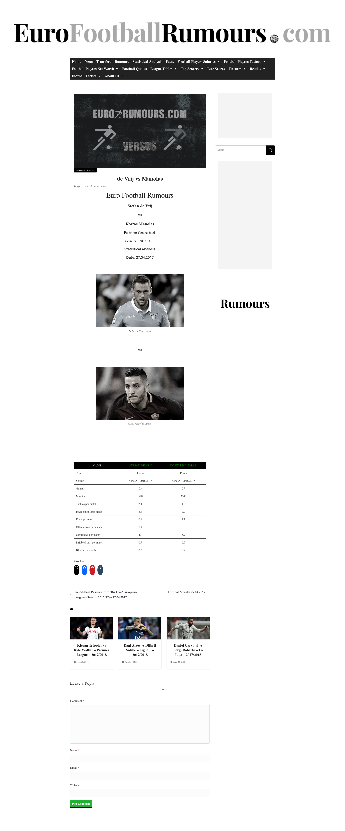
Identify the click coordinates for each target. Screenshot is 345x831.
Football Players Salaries (197, 61)
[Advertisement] (245, 115)
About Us (112, 75)
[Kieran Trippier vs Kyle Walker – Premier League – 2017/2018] (91, 619)
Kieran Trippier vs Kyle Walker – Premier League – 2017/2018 (91, 650)
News (89, 61)
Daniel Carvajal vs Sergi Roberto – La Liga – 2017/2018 (188, 650)
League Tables (161, 68)
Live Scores (216, 68)
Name (74, 750)
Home (76, 61)
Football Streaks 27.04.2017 (186, 592)
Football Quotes (134, 68)
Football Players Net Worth (93, 68)
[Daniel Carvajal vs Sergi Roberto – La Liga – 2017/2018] (188, 619)
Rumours (122, 61)
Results (255, 68)
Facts (170, 61)
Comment (77, 701)
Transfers (103, 61)
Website (75, 785)
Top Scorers (190, 68)
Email (74, 767)
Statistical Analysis (147, 61)
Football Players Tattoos (242, 61)
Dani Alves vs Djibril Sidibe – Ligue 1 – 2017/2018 (140, 650)
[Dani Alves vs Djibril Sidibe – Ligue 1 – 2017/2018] (139, 619)
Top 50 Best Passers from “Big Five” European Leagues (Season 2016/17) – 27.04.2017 (105, 594)
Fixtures (235, 68)
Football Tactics (84, 75)
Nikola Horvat (99, 186)
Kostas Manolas (183, 465)
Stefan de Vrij (140, 465)
